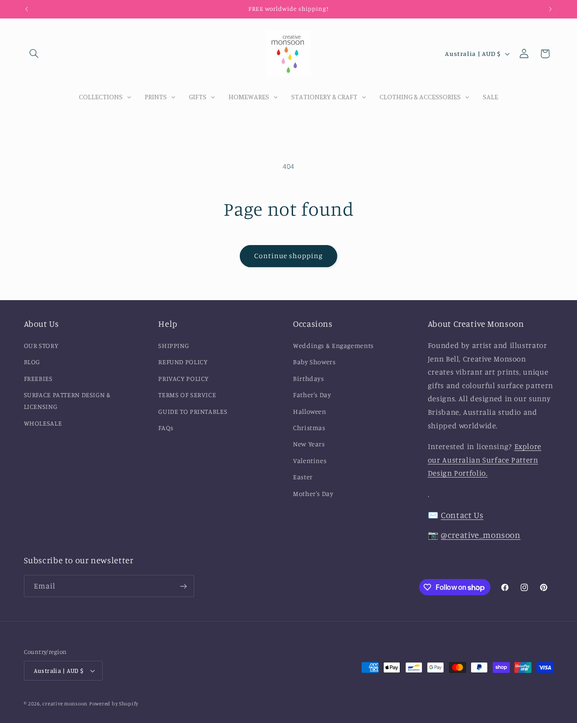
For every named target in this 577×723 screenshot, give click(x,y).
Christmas (309, 427)
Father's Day (312, 395)
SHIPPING (173, 345)
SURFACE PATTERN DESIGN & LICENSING (67, 400)
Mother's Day (313, 493)
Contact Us (462, 515)
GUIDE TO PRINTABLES (192, 411)
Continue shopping (288, 255)
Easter (303, 477)
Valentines (309, 460)
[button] (34, 53)
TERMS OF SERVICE (187, 395)
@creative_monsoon (481, 534)
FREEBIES (38, 378)
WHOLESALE (43, 423)
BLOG (32, 362)
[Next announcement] (550, 9)
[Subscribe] (183, 586)
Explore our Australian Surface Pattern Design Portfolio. (484, 459)
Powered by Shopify (113, 703)
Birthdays (308, 378)
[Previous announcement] (27, 9)
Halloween (309, 411)
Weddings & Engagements (333, 345)
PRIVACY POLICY (183, 378)
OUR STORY (41, 345)
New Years (309, 444)
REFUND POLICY (182, 362)
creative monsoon (64, 703)
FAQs (166, 427)
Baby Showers (314, 362)
